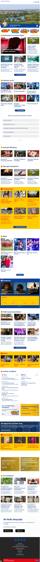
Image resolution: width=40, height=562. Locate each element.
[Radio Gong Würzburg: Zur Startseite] (5, 2)
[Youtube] (21, 540)
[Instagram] (18, 540)
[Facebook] (15, 540)
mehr (17, 374)
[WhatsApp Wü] (24, 540)
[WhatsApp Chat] (37, 26)
